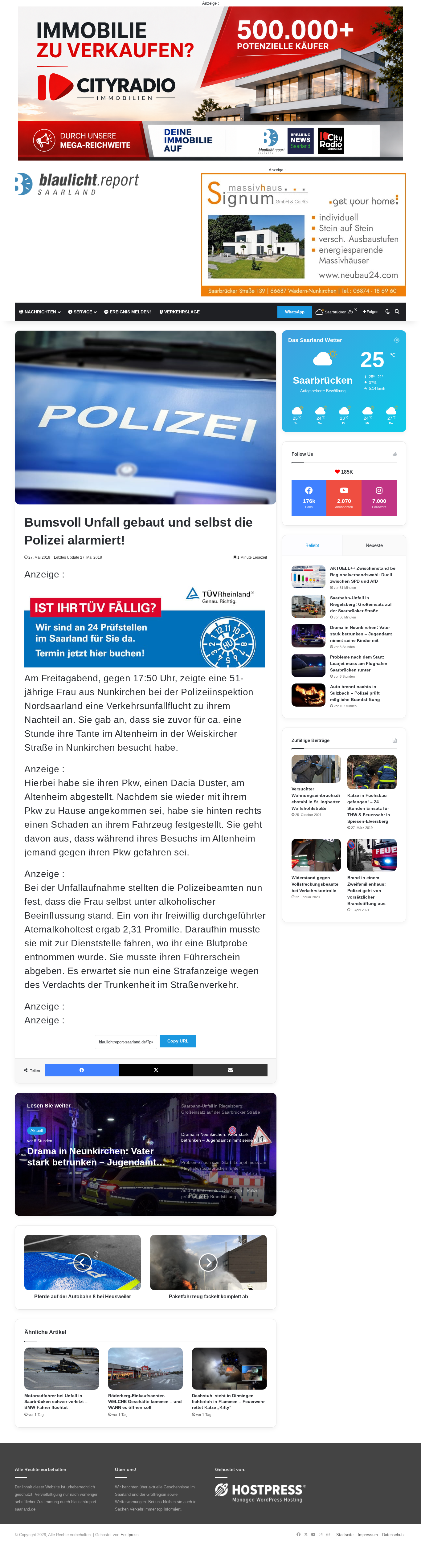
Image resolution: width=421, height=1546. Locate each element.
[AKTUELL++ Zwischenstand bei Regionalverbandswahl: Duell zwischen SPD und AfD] (308, 576)
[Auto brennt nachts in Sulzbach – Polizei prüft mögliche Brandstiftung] (308, 695)
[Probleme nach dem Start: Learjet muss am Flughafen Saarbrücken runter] (308, 665)
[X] (156, 1070)
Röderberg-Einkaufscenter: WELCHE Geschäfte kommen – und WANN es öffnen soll (145, 1401)
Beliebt (312, 545)
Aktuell (37, 1130)
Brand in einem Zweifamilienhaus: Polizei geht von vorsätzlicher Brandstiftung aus (366, 890)
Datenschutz (393, 1534)
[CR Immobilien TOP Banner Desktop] (210, 83)
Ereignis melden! (129, 311)
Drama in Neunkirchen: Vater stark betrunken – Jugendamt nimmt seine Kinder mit (361, 634)
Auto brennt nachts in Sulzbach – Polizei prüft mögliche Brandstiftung (355, 693)
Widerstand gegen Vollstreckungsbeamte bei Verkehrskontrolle (315, 884)
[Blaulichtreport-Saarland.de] (77, 184)
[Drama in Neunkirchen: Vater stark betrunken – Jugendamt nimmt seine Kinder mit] (308, 635)
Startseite (345, 1534)
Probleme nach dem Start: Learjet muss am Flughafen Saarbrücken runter (87, 1157)
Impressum (368, 1534)
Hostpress (130, 1534)
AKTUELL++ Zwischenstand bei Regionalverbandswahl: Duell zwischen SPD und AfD (363, 575)
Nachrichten (39, 311)
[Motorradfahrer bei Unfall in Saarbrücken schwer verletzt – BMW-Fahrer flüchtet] (61, 1369)
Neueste (374, 545)
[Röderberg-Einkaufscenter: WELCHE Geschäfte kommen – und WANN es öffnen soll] (145, 1369)
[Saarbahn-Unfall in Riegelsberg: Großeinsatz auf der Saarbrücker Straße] (308, 606)
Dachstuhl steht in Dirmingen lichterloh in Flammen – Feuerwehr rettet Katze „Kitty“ (228, 1401)
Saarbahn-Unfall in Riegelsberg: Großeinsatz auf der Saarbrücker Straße (361, 604)
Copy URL (178, 1040)
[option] (145, 1154)
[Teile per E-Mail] (230, 1070)
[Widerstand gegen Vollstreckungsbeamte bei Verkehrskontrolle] (316, 855)
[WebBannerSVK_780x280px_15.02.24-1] (144, 664)
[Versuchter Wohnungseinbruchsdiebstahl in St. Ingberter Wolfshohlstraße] (316, 769)
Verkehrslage (181, 311)
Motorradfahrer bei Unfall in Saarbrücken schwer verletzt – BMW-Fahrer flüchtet (56, 1401)
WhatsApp (295, 312)
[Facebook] (82, 1070)
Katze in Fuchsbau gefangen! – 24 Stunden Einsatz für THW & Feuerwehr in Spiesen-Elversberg (368, 808)
